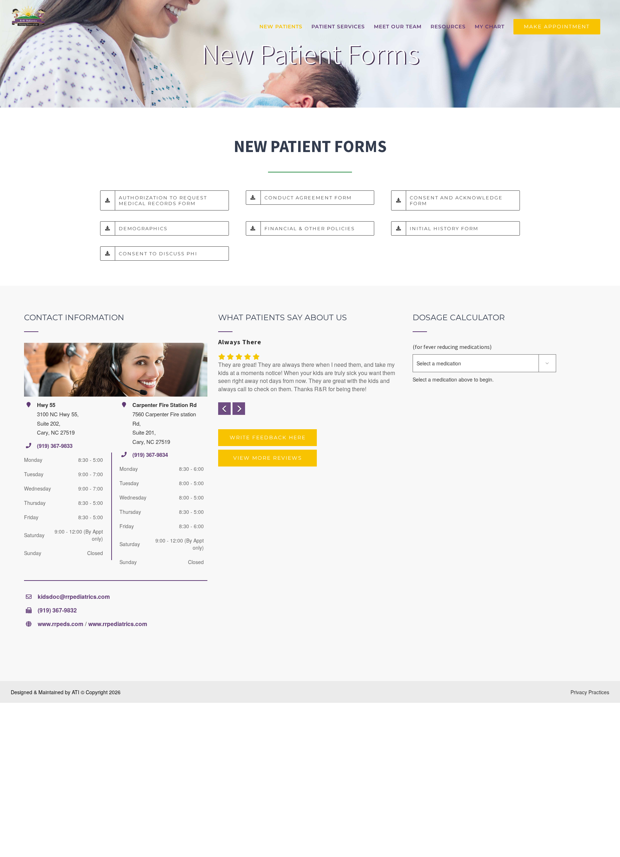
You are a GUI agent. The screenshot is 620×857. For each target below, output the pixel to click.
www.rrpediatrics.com (117, 624)
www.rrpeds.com (60, 624)
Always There (239, 342)
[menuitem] (280, 26)
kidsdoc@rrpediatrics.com (74, 596)
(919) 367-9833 (54, 446)
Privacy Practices (589, 692)
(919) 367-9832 (57, 610)
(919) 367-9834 (150, 455)
